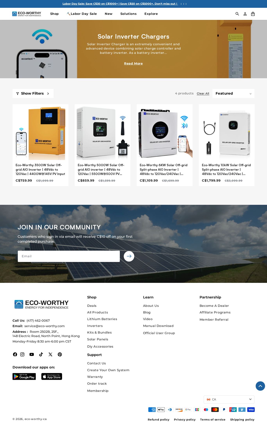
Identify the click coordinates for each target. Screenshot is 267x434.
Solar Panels (97, 339)
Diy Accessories (100, 346)
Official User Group (159, 333)
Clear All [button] (203, 93)
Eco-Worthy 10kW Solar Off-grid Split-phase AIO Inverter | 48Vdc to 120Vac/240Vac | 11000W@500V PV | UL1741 (226, 169)
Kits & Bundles (99, 332)
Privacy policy (184, 419)
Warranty (95, 377)
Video (148, 319)
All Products (97, 312)
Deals (92, 306)
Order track (97, 383)
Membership (98, 391)
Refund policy (158, 419)
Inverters (95, 326)
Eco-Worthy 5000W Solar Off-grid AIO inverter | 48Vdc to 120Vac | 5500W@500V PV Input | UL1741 (101, 169)
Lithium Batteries (102, 319)
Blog (147, 312)
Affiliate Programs (215, 312)
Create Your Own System (108, 370)
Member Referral (214, 319)
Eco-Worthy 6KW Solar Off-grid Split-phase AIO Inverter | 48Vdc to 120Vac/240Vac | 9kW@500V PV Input (163, 169)
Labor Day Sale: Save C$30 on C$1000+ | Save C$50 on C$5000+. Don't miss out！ (120, 3)
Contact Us (96, 363)
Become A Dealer (214, 306)
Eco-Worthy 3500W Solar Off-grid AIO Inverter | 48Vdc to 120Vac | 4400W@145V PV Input (40, 169)
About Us (151, 306)
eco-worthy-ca (36, 419)
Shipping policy (242, 419)
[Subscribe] (129, 256)
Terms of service (212, 419)
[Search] (237, 14)
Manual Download (158, 326)
